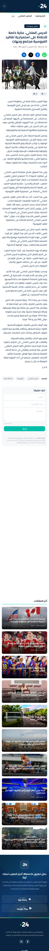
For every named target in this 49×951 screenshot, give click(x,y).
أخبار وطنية (40, 16)
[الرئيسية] (45, 26)
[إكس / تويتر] (21, 941)
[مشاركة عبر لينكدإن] (24, 55)
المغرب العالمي (25, 16)
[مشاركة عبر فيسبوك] (37, 55)
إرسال (24, 429)
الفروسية (20, 378)
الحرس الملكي (33, 378)
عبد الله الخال (8, 378)
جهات (12, 16)
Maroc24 (41, 46)
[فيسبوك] (27, 941)
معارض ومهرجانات (32, 26)
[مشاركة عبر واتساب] (44, 55)
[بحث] (4, 6)
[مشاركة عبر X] (31, 55)
